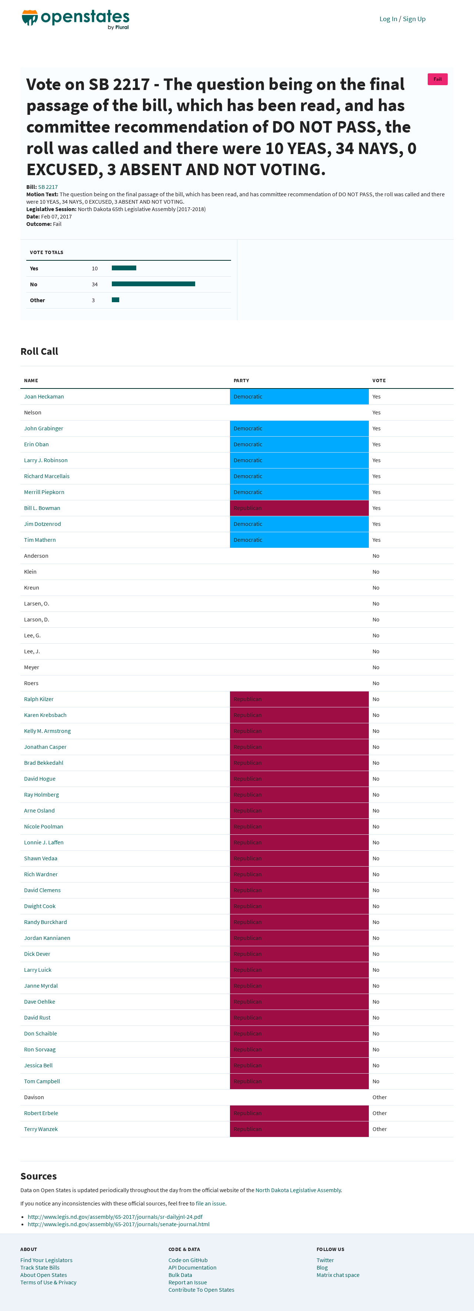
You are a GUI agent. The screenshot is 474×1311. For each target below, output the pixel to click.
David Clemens (42, 890)
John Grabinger (43, 428)
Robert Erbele (41, 1113)
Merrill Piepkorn (44, 492)
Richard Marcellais (47, 476)
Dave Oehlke (39, 1001)
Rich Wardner (41, 874)
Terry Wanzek (41, 1128)
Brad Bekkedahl (43, 762)
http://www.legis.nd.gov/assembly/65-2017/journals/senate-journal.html (119, 1224)
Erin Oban (36, 444)
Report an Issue (187, 1282)
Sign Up (414, 18)
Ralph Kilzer (39, 699)
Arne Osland (39, 810)
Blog (322, 1267)
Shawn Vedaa (40, 858)
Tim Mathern (40, 539)
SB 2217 (48, 186)
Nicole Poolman (43, 826)
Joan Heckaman (44, 396)
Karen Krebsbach (45, 714)
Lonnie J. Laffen (44, 842)
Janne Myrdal (41, 985)
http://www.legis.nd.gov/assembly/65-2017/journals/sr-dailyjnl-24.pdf (115, 1216)
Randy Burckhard (45, 921)
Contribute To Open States (201, 1289)
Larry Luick (37, 969)
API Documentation (192, 1267)
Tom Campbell (42, 1081)
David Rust (37, 1017)
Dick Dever (37, 953)
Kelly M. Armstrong (47, 730)
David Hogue (40, 778)
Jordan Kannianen (47, 937)
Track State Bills (40, 1267)
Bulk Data (180, 1274)
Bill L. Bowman (42, 507)
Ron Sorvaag (40, 1049)
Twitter (325, 1260)
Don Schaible (40, 1033)
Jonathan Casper (45, 746)
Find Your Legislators (46, 1260)
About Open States (43, 1274)
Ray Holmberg (41, 794)
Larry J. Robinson (46, 460)
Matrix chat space (338, 1274)
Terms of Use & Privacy (48, 1282)
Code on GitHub (188, 1260)
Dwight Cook (40, 906)
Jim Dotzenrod (42, 523)
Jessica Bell (38, 1065)
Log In (388, 18)
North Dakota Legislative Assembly (298, 1190)
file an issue (210, 1203)
